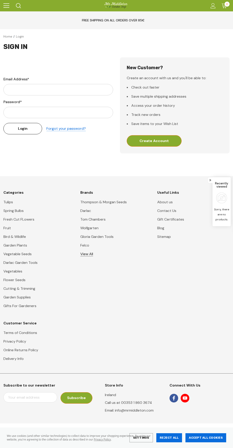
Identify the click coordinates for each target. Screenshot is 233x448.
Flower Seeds (14, 279)
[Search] (18, 5)
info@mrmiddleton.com (134, 410)
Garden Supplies (17, 297)
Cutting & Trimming (19, 288)
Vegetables (12, 271)
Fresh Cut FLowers (18, 219)
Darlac (85, 210)
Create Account (154, 140)
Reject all (169, 437)
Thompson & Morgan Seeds (103, 202)
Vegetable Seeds (17, 254)
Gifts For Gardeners (19, 305)
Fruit (7, 228)
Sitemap (164, 236)
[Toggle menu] (6, 5)
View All (86, 254)
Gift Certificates (170, 219)
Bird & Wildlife (14, 236)
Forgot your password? (66, 128)
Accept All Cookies (206, 437)
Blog (160, 228)
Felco (84, 245)
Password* (12, 101)
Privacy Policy (102, 439)
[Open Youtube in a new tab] (185, 398)
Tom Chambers (93, 219)
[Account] (212, 5)
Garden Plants (15, 245)
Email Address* (16, 79)
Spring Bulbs (13, 210)
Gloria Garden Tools (97, 236)
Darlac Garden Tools (20, 262)
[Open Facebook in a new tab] (174, 398)
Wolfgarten (89, 228)
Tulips (8, 202)
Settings (141, 437)
